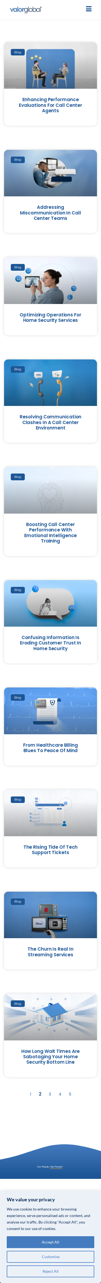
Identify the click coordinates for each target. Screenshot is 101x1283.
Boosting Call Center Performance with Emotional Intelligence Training (50, 532)
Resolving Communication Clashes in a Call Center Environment (51, 422)
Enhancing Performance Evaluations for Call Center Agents (50, 105)
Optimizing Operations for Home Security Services (50, 317)
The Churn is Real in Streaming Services (50, 952)
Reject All (51, 1271)
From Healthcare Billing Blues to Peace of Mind (50, 748)
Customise (51, 1256)
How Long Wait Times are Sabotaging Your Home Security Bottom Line (50, 1057)
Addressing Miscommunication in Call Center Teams (50, 212)
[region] (50, 1237)
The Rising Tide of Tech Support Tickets (50, 850)
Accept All (50, 1242)
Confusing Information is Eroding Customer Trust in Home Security (50, 643)
